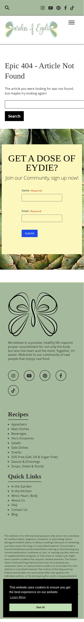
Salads (16, 443)
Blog (14, 514)
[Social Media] (44, 8)
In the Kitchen (21, 491)
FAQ (14, 505)
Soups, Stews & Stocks (27, 466)
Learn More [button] (18, 597)
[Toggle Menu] (71, 22)
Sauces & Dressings (25, 461)
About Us (18, 500)
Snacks (16, 452)
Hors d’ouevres (22, 438)
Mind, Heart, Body (24, 496)
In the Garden (21, 486)
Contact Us (19, 510)
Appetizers (19, 424)
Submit (29, 233)
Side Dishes (19, 447)
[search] (8, 8)
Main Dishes (20, 429)
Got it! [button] (40, 607)
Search (14, 116)
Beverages (19, 433)
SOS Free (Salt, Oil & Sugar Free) (34, 457)
